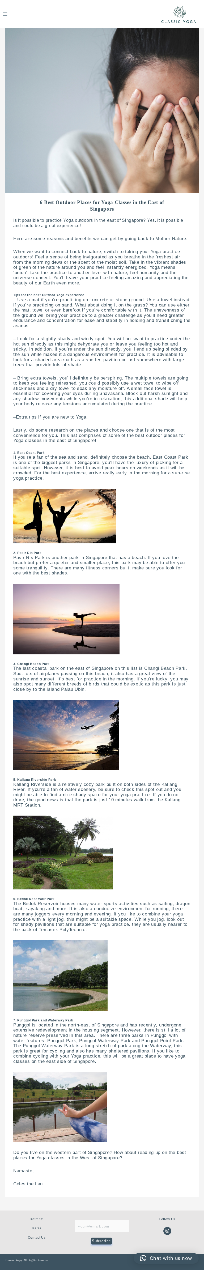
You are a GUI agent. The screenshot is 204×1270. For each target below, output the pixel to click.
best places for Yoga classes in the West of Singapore (99, 1155)
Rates (36, 1228)
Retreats (37, 1219)
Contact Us (37, 1237)
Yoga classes (27, 440)
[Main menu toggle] (5, 14)
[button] (166, 1258)
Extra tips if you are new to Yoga (51, 417)
